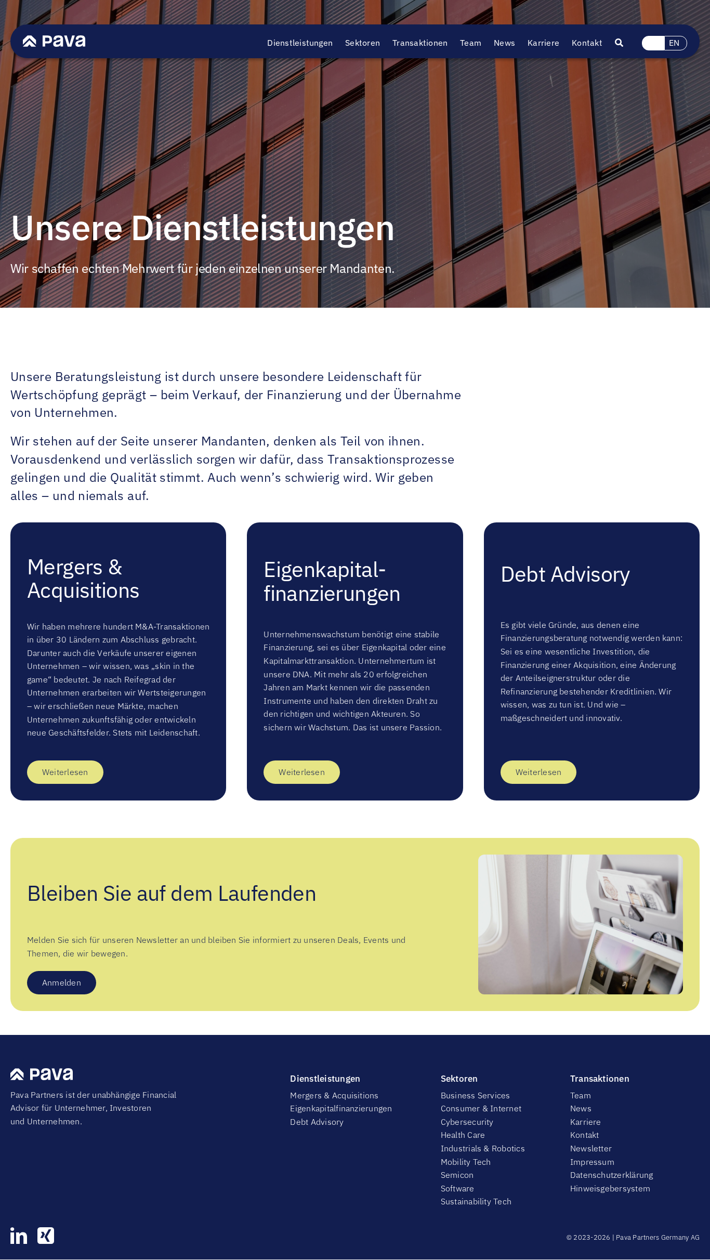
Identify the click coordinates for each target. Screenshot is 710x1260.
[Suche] (625, 43)
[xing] (45, 1235)
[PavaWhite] (54, 39)
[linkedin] (18, 1235)
